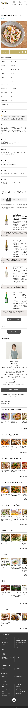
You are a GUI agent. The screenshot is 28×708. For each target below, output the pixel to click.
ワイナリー (4, 661)
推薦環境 (18, 686)
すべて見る (24, 429)
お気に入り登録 (5, 52)
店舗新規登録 (19, 676)
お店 (17, 661)
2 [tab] (15, 46)
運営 (3, 691)
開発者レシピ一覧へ (13, 389)
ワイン (17, 657)
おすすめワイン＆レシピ (21, 640)
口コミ (14, 52)
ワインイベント (19, 644)
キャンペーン (5, 647)
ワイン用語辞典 (5, 642)
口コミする (14, 331)
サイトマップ (19, 693)
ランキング (4, 640)
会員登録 (18, 668)
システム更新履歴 (5, 689)
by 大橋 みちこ (4, 18)
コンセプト (18, 684)
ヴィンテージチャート (21, 642)
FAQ (3, 686)
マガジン (4, 644)
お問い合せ (18, 689)
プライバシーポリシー (21, 691)
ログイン (4, 668)
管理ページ (4, 676)
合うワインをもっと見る (14, 319)
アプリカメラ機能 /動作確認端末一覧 (6, 694)
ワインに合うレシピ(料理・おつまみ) (8, 658)
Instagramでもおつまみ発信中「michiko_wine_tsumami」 (13, 395)
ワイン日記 (4, 638)
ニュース (18, 647)
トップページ (5, 684)
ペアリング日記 (19, 638)
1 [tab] (14, 46)
